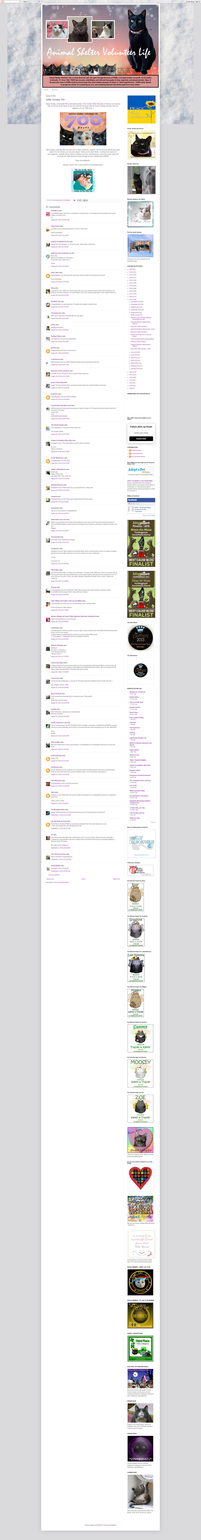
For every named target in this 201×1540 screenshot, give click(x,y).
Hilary (53, 325)
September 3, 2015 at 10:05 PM (61, 859)
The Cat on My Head (60, 106)
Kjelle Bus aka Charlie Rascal (61, 253)
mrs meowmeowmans (138, 456)
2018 (131, 291)
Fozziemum (55, 767)
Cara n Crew (55, 678)
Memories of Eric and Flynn (60, 371)
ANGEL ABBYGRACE (58, 469)
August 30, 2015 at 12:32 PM (60, 478)
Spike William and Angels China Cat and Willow (66, 601)
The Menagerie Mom (57, 809)
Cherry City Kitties (57, 663)
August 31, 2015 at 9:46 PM (59, 803)
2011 (131, 380)
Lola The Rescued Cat (58, 854)
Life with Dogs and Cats (59, 821)
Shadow (53, 709)
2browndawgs (55, 866)
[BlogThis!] (80, 200)
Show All (153, 822)
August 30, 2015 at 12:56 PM (60, 490)
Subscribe (141, 439)
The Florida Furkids (57, 425)
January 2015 (135, 368)
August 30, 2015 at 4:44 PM (59, 594)
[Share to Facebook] (84, 200)
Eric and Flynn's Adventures (139, 796)
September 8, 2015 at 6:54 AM (60, 871)
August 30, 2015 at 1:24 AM (59, 235)
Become (133, 503)
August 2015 (135, 312)
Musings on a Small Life (137, 692)
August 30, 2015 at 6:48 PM (59, 621)
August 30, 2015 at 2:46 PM (59, 513)
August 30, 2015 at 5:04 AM (59, 266)
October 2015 (135, 307)
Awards (54, 90)
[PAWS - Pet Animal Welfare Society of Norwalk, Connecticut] (131, 512)
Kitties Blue (55, 570)
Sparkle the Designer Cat (138, 738)
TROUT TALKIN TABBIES (138, 760)
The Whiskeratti (56, 780)
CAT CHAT (133, 785)
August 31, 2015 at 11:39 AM (60, 774)
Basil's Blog (134, 712)
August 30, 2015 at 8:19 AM (59, 318)
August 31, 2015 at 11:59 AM (60, 786)
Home (46, 90)
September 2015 (136, 310)
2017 (131, 294)
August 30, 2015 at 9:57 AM (59, 365)
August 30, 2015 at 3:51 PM (59, 542)
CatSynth (133, 722)
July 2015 (134, 352)
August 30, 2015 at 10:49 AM (60, 399)
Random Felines (56, 336)
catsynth (54, 496)
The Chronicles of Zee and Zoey (140, 780)
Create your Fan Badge (149, 515)
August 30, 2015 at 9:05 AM (59, 330)
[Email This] (78, 200)
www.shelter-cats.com (58, 519)
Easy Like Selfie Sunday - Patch (141, 349)
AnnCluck (54, 394)
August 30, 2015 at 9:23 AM (59, 341)
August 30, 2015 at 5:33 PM (59, 610)
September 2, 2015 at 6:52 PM (60, 848)
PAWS (106, 156)
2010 (131, 383)
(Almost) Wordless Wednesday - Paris (143, 329)
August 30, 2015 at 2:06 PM (59, 502)
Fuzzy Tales (55, 272)
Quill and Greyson (57, 485)
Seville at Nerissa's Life (59, 723)
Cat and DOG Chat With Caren (61, 405)
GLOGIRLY (54, 211)
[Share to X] (82, 200)
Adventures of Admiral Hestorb (140, 775)
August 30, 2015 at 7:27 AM (59, 307)
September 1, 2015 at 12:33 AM (61, 815)
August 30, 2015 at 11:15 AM (60, 451)
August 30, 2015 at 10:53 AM (60, 419)
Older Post (116, 879)
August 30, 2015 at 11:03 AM (60, 434)
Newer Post (50, 879)
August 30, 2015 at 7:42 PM (59, 656)
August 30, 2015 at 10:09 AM (60, 388)
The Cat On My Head (136, 702)
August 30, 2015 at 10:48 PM (60, 716)
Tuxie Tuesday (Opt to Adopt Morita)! (142, 339)
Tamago (53, 587)
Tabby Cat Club (135, 818)
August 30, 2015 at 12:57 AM (60, 220)
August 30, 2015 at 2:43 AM (59, 247)
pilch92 (53, 348)
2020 (131, 286)
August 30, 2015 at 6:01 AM (59, 295)
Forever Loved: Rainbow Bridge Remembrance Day (141, 318)
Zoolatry (132, 733)
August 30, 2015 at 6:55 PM (59, 639)
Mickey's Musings (57, 645)
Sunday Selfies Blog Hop (94, 104)
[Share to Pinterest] (87, 200)
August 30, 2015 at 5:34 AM (59, 282)
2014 (131, 372)
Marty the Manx (56, 694)
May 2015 (134, 358)
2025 (131, 272)
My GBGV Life (55, 301)
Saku (52, 792)
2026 (131, 269)
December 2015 (136, 301)
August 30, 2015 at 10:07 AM (60, 376)
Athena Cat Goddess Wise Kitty (61, 440)
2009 (131, 385)
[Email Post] (74, 200)
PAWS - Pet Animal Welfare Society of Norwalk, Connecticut (143, 509)
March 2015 (135, 363)
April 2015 (134, 360)
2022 (131, 280)
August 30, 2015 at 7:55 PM (59, 672)
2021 (131, 283)
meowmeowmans (136, 453)
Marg (52, 288)
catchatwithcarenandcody (59, 416)
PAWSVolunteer (136, 450)
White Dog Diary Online (137, 791)
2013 (131, 375)
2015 (131, 299)
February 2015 (136, 366)
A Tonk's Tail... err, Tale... (138, 808)
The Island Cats (56, 313)
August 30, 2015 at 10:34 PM (60, 703)
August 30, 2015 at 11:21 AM (60, 463)
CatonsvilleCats (56, 755)
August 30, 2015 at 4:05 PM (59, 563)
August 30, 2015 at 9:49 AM (59, 353)
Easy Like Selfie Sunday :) (139, 326)
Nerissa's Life (134, 755)
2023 (131, 277)
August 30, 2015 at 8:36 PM (59, 687)
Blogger (113, 1525)
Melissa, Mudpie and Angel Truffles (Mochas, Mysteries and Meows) (73, 616)
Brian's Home (134, 697)
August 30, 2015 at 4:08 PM (59, 581)
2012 (131, 377)
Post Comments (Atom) (61, 882)
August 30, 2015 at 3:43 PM (59, 531)
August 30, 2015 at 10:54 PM (60, 736)
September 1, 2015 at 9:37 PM (60, 828)
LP (52, 835)
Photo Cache (55, 226)
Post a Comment (54, 875)
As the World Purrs (57, 458)
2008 (131, 388)
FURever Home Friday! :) (138, 342)
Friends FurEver (135, 707)
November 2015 (136, 304)
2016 (131, 296)
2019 (131, 288)
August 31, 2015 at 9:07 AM (59, 761)
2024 (131, 275)
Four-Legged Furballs (137, 717)
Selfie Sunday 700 (136, 315)
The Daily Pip (55, 537)
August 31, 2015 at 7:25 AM (59, 749)
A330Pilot (99, 1525)
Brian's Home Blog (57, 382)
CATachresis (55, 359)
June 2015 (134, 355)
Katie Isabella (55, 742)
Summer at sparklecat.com (60, 241)
